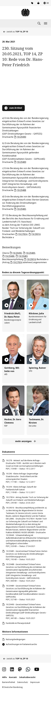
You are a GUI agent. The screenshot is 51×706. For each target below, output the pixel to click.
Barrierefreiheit (8, 682)
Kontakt (13, 677)
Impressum (35, 682)
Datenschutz (22, 682)
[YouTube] (36, 669)
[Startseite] (25, 12)
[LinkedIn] (12, 669)
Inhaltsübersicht (27, 677)
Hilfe (4, 677)
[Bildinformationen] (20, 306)
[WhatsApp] (28, 669)
